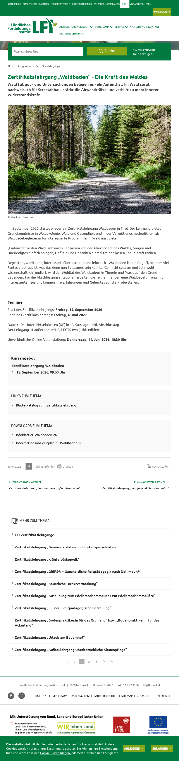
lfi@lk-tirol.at (151, 685)
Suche (109, 50)
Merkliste (163, 11)
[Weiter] (104, 661)
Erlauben (160, 748)
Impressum (59, 695)
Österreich (14, 3)
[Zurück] (74, 661)
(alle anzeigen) (143, 54)
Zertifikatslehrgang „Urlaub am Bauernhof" (50, 637)
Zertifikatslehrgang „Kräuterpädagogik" (47, 559)
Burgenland (30, 3)
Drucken (67, 466)
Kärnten (44, 3)
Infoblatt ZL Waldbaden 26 (36, 434)
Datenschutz (80, 695)
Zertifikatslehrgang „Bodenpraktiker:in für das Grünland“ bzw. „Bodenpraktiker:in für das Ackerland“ (87, 622)
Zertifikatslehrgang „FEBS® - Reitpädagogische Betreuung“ (63, 607)
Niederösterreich (61, 3)
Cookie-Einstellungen (55, 753)
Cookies (142, 695)
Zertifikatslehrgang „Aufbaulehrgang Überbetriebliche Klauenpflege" (71, 649)
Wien (148, 3)
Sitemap (127, 695)
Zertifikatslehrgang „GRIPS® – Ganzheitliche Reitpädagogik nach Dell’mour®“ (78, 571)
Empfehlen (48, 466)
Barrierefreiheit (105, 695)
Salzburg (99, 3)
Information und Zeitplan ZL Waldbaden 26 (49, 443)
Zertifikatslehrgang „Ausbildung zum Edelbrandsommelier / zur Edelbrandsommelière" (85, 595)
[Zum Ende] (111, 661)
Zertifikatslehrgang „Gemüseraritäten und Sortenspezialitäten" (66, 546)
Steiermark (113, 3)
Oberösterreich (82, 3)
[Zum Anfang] (67, 661)
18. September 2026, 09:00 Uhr (40, 372)
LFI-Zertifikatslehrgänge (34, 534)
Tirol (125, 3)
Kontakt (41, 695)
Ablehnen (132, 748)
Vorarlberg (137, 3)
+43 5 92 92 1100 (128, 685)
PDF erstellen (160, 466)
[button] (104, 26)
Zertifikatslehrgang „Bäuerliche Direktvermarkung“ (56, 583)
